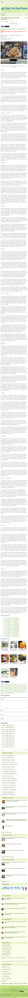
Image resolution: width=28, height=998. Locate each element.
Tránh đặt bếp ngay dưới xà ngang (13, 843)
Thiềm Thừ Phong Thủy (7, 947)
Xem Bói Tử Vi (10, 994)
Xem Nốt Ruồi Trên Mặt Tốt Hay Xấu (9, 778)
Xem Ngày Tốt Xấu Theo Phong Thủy (9, 764)
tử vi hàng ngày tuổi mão (17, 687)
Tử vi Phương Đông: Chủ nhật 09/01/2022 (11, 617)
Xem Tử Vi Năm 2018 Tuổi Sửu (8, 727)
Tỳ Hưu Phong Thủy (6, 945)
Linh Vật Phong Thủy (6, 949)
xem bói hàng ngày (19, 692)
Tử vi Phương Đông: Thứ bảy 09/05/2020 (11, 621)
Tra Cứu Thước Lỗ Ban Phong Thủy (9, 789)
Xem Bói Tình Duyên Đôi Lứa (8, 755)
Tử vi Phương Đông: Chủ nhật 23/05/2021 (11, 636)
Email (2, 714)
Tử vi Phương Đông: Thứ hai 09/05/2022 (11, 620)
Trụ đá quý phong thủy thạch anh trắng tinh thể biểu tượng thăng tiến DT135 (15, 932)
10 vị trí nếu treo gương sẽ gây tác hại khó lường (15, 908)
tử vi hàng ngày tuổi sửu (17, 688)
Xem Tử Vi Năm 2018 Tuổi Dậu (8, 742)
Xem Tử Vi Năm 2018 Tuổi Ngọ (8, 737)
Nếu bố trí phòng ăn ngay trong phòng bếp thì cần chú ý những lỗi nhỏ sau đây (15, 904)
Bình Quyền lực (9, 825)
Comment (2, 699)
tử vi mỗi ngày (6, 691)
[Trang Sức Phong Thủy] (6, 832)
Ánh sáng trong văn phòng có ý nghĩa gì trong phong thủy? (16, 875)
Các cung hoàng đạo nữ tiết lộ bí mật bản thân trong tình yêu (14, 899)
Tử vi (19, 684)
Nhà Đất (3, 981)
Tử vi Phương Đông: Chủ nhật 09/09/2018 (11, 628)
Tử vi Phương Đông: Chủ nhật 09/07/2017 (11, 632)
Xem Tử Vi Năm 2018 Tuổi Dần (8, 729)
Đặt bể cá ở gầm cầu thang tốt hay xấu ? (15, 850)
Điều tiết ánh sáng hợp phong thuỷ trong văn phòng (16, 863)
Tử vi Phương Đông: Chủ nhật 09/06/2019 (11, 624)
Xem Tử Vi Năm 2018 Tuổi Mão (8, 731)
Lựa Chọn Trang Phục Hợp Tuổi (8, 769)
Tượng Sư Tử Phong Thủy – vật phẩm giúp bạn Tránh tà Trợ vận (16, 807)
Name (2, 710)
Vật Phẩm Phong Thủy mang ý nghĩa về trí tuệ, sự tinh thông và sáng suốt (16, 801)
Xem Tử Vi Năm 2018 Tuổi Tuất (8, 744)
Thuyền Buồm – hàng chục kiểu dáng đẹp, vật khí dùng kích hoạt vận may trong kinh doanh (16, 820)
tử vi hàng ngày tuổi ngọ (8, 688)
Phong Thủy (6, 966)
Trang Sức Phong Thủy (6, 953)
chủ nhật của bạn (8, 684)
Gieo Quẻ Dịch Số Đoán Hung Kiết (9, 771)
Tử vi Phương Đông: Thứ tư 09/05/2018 (10, 623)
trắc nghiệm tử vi (15, 684)
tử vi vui (14, 692)
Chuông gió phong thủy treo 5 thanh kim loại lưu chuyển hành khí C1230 (15, 927)
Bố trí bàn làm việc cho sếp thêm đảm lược (15, 868)
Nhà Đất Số (6, 884)
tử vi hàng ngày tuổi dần (16, 686)
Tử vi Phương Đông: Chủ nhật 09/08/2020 (11, 629)
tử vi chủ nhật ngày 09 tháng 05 (8, 685)
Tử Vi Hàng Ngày (5, 21)
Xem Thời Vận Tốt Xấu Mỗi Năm (8, 782)
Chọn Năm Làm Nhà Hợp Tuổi (8, 787)
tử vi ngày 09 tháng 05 (13, 691)
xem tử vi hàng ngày (9, 693)
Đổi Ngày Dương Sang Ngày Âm (8, 794)
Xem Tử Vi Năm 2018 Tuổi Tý (8, 725)
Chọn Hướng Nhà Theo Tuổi (7, 776)
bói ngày (3, 684)
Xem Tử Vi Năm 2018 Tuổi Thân (8, 741)
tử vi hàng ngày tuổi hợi (8, 687)
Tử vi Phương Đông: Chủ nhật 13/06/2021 (11, 634)
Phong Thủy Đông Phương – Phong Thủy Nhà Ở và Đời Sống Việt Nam (16, 990)
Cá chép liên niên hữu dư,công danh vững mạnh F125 (15, 922)
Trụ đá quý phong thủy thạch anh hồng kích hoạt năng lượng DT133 (15, 937)
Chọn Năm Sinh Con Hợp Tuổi (8, 762)
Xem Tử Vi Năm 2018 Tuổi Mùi (8, 739)
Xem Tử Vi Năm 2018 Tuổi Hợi (8, 746)
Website (2, 718)
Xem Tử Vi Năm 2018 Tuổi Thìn (8, 733)
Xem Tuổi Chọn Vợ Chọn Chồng (8, 785)
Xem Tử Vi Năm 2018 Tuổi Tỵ (8, 735)
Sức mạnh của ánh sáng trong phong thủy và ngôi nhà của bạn (16, 838)
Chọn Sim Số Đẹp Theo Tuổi (8, 757)
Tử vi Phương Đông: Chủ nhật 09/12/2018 (11, 625)
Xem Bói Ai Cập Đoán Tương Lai (8, 766)
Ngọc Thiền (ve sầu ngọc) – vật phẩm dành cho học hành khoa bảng (16, 813)
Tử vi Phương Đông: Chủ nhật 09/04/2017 (11, 630)
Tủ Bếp (7, 976)
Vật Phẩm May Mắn (6, 951)
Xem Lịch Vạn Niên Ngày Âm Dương (9, 773)
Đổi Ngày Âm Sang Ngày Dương (8, 792)
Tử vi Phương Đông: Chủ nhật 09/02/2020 (11, 627)
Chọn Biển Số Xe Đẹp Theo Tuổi (8, 760)
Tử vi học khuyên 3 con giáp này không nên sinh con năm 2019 (15, 914)
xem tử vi (4, 693)
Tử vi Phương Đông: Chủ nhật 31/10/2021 (11, 633)
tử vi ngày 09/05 (20, 691)
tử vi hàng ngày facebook (7, 686)
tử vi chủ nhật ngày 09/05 (18, 685)
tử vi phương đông (9, 692)
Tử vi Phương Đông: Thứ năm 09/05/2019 (11, 619)
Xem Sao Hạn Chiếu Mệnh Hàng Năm (9, 780)
